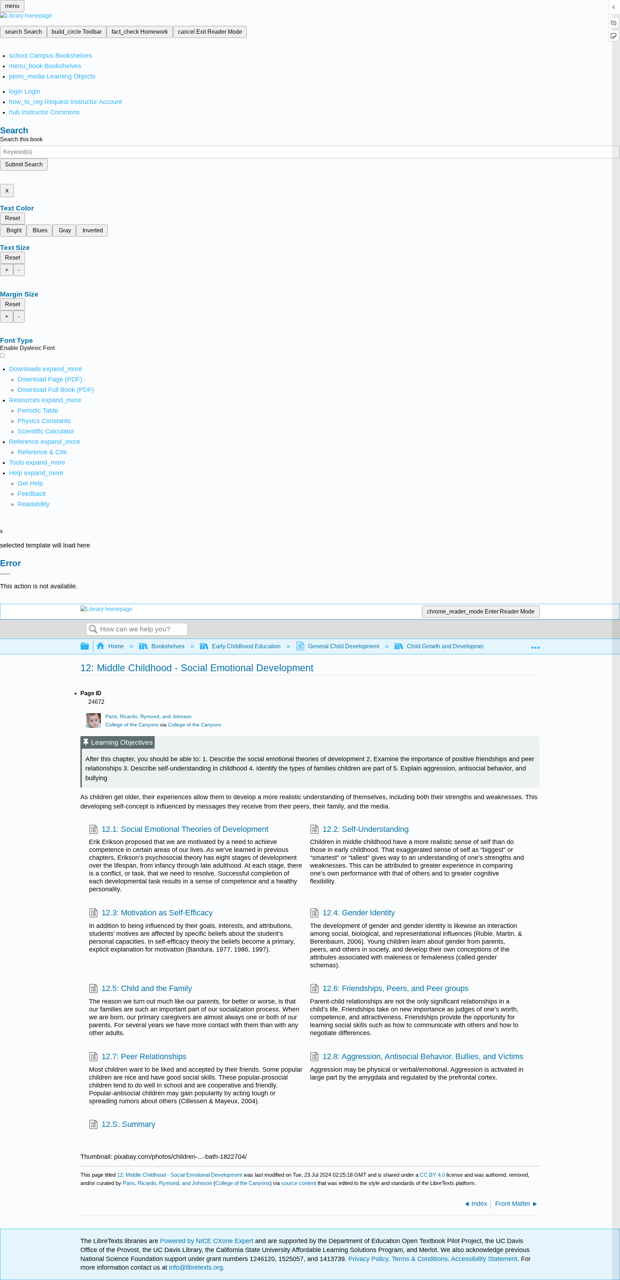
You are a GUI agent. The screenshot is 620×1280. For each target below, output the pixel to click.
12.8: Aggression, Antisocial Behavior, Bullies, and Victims (423, 1056)
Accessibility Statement (484, 1258)
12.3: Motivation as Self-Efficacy (157, 912)
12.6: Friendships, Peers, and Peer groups (396, 988)
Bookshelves (168, 646)
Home (116, 646)
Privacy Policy (368, 1258)
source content (298, 1183)
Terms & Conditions (420, 1258)
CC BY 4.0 (432, 1175)
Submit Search (24, 164)
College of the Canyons (132, 724)
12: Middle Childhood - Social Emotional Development (179, 1175)
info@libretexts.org (195, 1267)
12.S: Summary (128, 1124)
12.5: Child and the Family (147, 988)
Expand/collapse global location (535, 644)
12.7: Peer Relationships (144, 1056)
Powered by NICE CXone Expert (207, 1241)
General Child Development (344, 646)
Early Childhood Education (246, 646)
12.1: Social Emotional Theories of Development (185, 829)
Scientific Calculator (46, 431)
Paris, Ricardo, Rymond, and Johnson (148, 716)
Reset (12, 218)
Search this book (21, 139)
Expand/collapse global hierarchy (89, 646)
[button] (32, 493)
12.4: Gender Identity (359, 912)
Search (93, 630)
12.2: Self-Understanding (366, 829)
